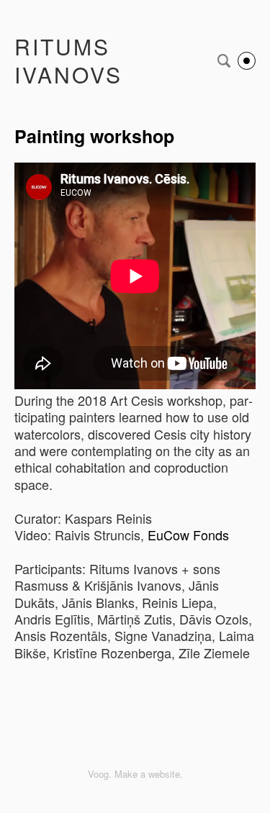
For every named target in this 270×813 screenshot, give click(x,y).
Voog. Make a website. (135, 774)
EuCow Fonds (188, 534)
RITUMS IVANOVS (68, 60)
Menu (247, 61)
